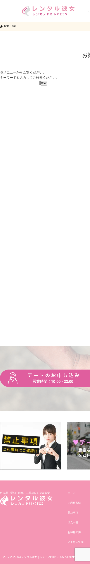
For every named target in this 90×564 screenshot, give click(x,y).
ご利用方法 (74, 502)
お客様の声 (74, 532)
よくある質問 (75, 542)
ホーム (72, 493)
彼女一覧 (73, 522)
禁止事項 (73, 512)
